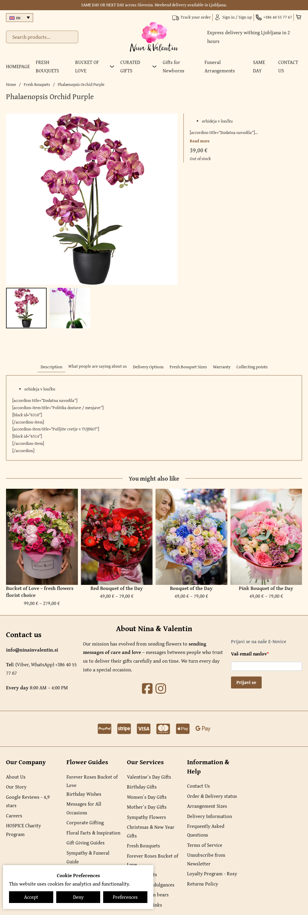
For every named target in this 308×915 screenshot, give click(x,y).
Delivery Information (209, 816)
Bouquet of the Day (191, 588)
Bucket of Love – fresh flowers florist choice (39, 592)
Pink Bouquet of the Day (266, 588)
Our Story (16, 786)
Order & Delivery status (212, 796)
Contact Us (198, 785)
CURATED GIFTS (130, 66)
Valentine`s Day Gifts (149, 776)
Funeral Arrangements (220, 66)
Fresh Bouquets (37, 84)
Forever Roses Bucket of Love (92, 781)
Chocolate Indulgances (150, 884)
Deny (78, 897)
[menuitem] (19, 17)
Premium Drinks (144, 904)
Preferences (125, 897)
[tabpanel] (154, 418)
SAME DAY (259, 66)
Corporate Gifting (85, 822)
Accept (31, 897)
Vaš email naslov (249, 653)
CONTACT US (288, 66)
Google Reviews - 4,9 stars (28, 801)
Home (11, 84)
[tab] (51, 366)
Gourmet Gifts (142, 874)
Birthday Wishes (83, 794)
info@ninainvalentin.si (32, 649)
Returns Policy (202, 883)
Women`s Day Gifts (147, 797)
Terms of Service (204, 845)
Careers (14, 815)
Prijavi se (246, 682)
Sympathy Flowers (146, 817)
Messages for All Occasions (83, 808)
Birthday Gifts (142, 786)
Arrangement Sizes (207, 806)
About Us (16, 776)
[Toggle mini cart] (298, 17)
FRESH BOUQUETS (47, 66)
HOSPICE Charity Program (23, 830)
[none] (19, 17)
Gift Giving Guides (85, 842)
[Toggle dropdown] (112, 66)
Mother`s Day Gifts (147, 806)
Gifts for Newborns (173, 66)
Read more (200, 140)
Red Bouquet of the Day (117, 588)
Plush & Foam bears (148, 894)
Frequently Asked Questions (205, 830)
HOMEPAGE (18, 66)
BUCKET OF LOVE (87, 66)
